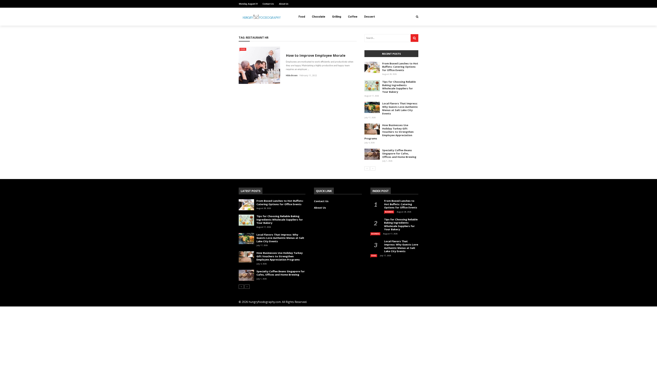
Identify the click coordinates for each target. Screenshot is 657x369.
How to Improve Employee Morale (315, 55)
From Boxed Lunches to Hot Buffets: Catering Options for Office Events (400, 67)
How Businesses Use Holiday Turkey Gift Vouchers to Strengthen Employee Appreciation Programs (389, 131)
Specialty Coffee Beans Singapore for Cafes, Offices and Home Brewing (399, 153)
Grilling (336, 16)
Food (302, 16)
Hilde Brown (292, 75)
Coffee (352, 16)
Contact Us (268, 4)
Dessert (369, 16)
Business (389, 212)
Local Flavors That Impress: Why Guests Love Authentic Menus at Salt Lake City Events (400, 108)
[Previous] (367, 168)
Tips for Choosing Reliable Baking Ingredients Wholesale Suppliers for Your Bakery (399, 86)
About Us (283, 4)
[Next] (372, 168)
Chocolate (318, 16)
